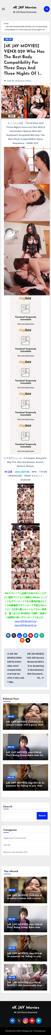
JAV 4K (8, 39)
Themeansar (39, 1031)
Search (7, 806)
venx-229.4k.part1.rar (25, 621)
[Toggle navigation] (3, 9)
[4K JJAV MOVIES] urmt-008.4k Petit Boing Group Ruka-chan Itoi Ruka (25, 755)
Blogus (26, 1031)
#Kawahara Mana (23, 81)
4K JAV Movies (24, 7)
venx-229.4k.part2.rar (25, 625)
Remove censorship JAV (15, 852)
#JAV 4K (10, 81)
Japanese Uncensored (14, 838)
